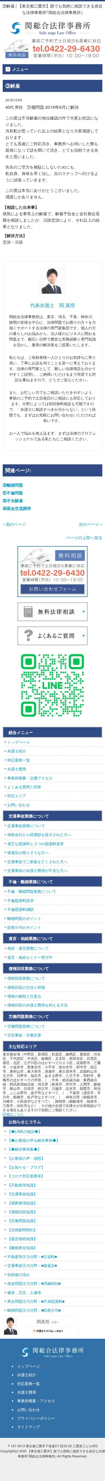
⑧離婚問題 (13, 485)
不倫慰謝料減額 (20, 909)
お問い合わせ (18, 804)
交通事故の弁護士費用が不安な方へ (37, 870)
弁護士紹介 (16, 750)
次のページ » (90, 524)
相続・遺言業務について (28, 948)
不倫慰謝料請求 (20, 900)
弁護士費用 (16, 768)
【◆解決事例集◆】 (24, 1149)
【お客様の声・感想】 (26, 1158)
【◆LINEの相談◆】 (24, 1131)
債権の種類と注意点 (24, 996)
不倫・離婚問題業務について (31, 891)
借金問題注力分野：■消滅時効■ (34, 1283)
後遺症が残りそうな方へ (28, 852)
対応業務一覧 (18, 760)
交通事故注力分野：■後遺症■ (32, 1265)
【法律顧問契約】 (22, 1229)
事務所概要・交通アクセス (29, 778)
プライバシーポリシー (36, 1418)
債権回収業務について (26, 978)
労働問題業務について (26, 1026)
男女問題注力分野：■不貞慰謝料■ (35, 1301)
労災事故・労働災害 (24, 1035)
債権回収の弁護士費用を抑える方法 (37, 1005)
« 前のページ (14, 524)
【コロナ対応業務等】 (26, 1175)
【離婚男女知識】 (22, 1247)
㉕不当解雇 (13, 500)
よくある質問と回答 (24, 786)
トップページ (18, 742)
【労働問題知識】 (22, 1220)
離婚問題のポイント (24, 918)
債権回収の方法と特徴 (26, 987)
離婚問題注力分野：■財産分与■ (34, 1310)
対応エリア (16, 795)
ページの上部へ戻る (84, 537)
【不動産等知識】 (22, 1185)
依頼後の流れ (18, 1274)
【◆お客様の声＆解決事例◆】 (33, 1140)
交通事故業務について (26, 825)
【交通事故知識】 (22, 1193)
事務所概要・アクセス (36, 1400)
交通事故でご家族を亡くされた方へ (37, 861)
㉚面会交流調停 (17, 508)
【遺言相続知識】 (22, 1238)
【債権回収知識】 (22, 1211)
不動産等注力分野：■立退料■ (32, 1256)
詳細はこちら (13, 1114)
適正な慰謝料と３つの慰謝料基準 (35, 843)
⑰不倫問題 (13, 493)
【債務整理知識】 (22, 1203)
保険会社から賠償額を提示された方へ (39, 834)
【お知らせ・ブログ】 (26, 1167)
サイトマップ (28, 1426)
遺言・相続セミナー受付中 (29, 957)
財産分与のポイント (24, 927)
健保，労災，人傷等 (24, 1292)
